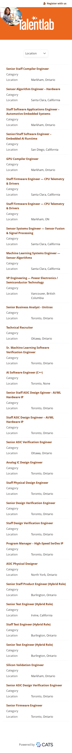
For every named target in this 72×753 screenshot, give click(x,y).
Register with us (56, 3)
